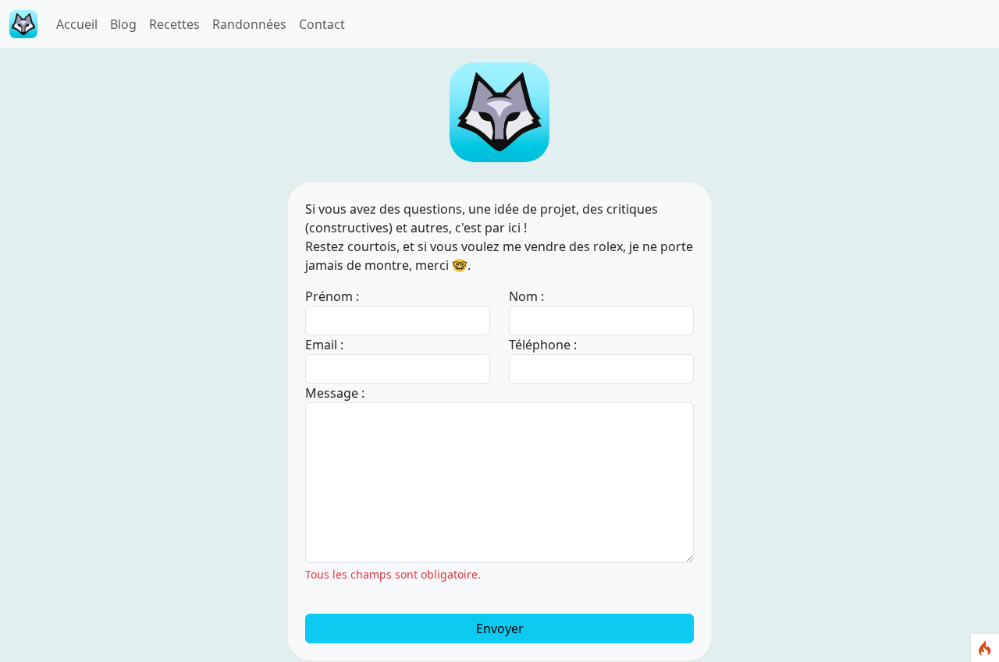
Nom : (526, 296)
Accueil (77, 24)
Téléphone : (543, 344)
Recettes (174, 24)
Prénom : (332, 296)
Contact (322, 24)
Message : (334, 393)
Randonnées (249, 24)
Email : (324, 344)
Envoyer (500, 628)
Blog (123, 24)
